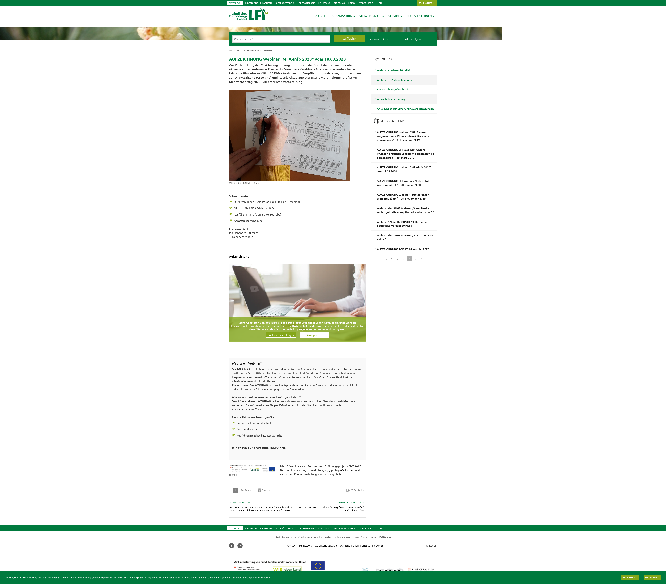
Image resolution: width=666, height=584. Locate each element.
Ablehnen (628, 577)
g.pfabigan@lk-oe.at (341, 470)
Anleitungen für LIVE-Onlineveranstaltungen (405, 109)
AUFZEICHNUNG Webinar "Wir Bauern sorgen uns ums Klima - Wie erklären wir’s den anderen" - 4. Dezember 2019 (403, 136)
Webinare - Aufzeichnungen (394, 80)
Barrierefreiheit (349, 545)
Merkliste (428, 3)
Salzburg (325, 3)
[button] (343, 16)
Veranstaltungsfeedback (392, 89)
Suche (351, 39)
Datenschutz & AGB (326, 545)
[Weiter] (415, 258)
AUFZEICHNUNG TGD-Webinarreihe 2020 (403, 249)
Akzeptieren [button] (314, 335)
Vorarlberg (366, 3)
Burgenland (251, 3)
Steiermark (340, 3)
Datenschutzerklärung (307, 326)
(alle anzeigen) (412, 39)
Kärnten (267, 3)
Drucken (266, 490)
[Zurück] (392, 258)
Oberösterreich (307, 3)
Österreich (235, 3)
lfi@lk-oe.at (385, 537)
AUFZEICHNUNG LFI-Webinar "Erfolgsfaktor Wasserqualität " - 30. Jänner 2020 (405, 183)
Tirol (353, 3)
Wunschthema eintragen (392, 99)
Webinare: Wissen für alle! (393, 70)
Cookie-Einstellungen (219, 577)
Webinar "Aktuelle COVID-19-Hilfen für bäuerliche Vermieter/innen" (402, 224)
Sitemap (366, 545)
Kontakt (291, 545)
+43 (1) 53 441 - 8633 (365, 537)
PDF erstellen (357, 490)
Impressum (305, 545)
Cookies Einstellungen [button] (281, 335)
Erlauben (651, 577)
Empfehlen (250, 490)
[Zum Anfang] (386, 258)
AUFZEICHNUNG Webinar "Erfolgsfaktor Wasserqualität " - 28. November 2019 (403, 196)
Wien (379, 3)
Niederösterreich (285, 3)
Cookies (378, 545)
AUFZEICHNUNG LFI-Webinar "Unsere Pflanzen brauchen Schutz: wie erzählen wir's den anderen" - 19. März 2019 (405, 153)
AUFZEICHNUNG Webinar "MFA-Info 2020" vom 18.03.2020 (404, 169)
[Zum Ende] (421, 258)
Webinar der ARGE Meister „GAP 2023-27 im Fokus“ (405, 237)
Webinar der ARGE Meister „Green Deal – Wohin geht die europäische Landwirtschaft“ (405, 210)
